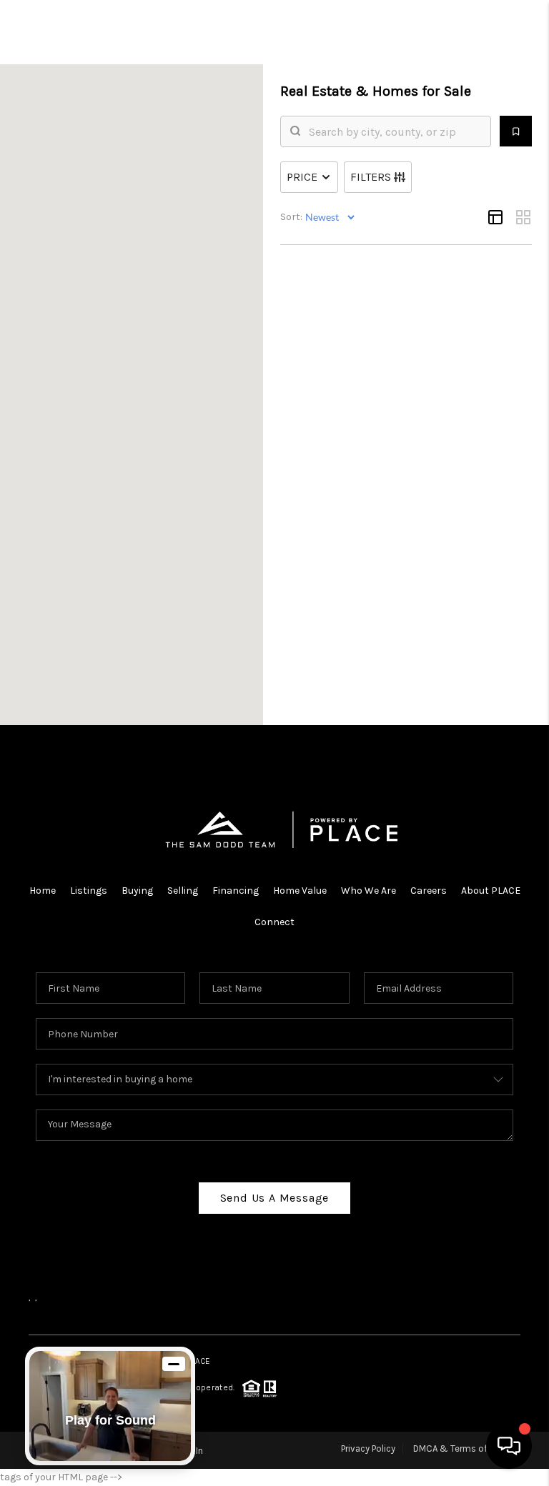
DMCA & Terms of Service (466, 1448)
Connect (274, 922)
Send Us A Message (275, 1198)
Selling (182, 890)
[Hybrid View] (495, 217)
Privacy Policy (368, 1448)
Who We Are (368, 890)
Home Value (300, 890)
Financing (235, 890)
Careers (428, 890)
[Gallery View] (523, 217)
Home (42, 890)
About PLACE (490, 890)
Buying (137, 890)
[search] (394, 131)
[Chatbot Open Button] (509, 1446)
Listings (88, 890)
